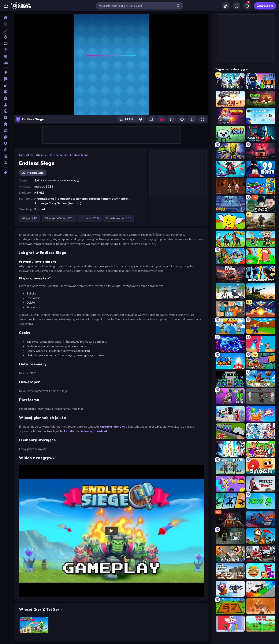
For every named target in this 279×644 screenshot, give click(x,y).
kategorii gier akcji (112, 427)
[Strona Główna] (5, 17)
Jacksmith (67, 431)
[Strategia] (5, 143)
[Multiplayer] (5, 56)
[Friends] (226, 5)
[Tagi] (5, 172)
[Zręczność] (5, 162)
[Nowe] (5, 30)
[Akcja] (5, 72)
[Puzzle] (5, 124)
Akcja (29, 155)
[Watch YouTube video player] (111, 530)
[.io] (5, 92)
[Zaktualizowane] (5, 43)
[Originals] (5, 50)
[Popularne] (5, 37)
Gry (21, 155)
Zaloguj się (265, 6)
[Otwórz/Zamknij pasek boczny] (6, 5)
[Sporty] (5, 137)
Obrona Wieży (58, 155)
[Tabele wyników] (5, 63)
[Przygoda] (5, 117)
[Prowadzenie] (5, 111)
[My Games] (236, 5)
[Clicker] (5, 85)
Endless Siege (79, 155)
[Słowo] (5, 130)
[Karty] (5, 98)
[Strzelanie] (5, 150)
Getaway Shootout (93, 431)
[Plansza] (5, 104)
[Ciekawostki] (5, 79)
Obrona (41, 155)
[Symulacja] (5, 156)
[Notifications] (247, 5)
